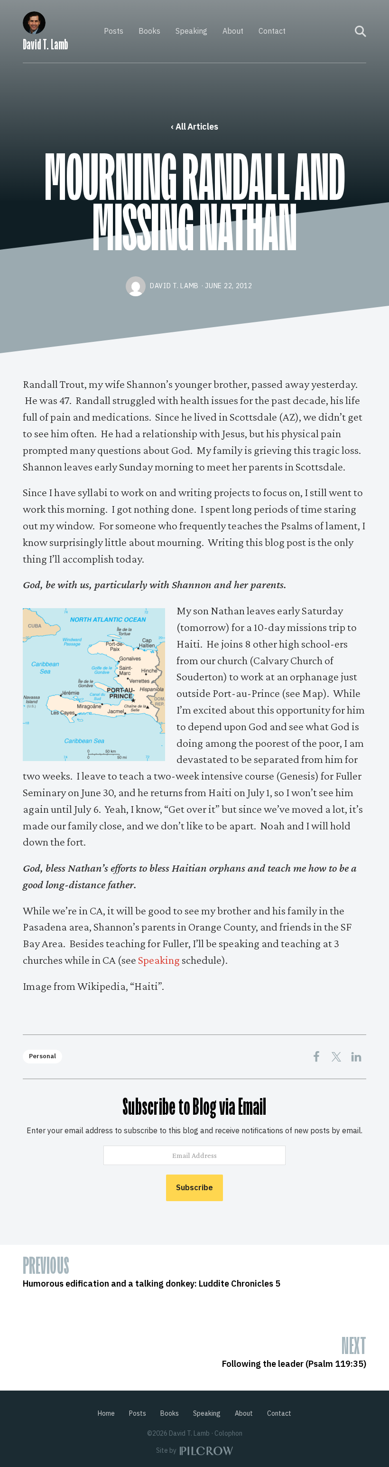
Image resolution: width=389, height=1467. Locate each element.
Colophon (228, 1433)
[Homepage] (34, 21)
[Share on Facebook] (316, 1057)
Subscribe (194, 1187)
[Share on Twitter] (336, 1057)
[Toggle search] (360, 31)
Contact (272, 31)
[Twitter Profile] (341, 31)
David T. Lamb (45, 44)
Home (106, 1413)
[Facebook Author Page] (328, 31)
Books (149, 31)
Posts (113, 31)
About (232, 31)
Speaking (191, 31)
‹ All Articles (194, 126)
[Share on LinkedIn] (356, 1057)
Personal (42, 1056)
